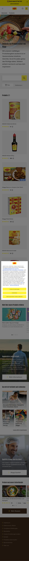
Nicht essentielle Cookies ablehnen (14, 296)
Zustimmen (14, 292)
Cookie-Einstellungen (14, 289)
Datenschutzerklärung (14, 285)
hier (22, 282)
